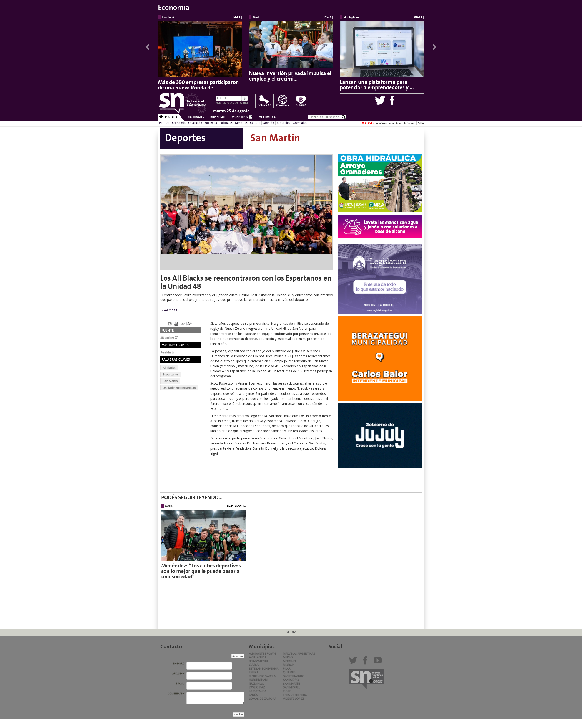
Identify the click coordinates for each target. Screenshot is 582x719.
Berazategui (258, 661)
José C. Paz (257, 687)
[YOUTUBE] (379, 662)
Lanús (253, 695)
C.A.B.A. (254, 665)
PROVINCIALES (218, 117)
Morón (288, 665)
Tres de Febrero (295, 695)
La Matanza (257, 691)
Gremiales (300, 122)
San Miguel (291, 687)
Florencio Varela (262, 676)
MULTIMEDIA (267, 117)
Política (164, 122)
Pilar (287, 668)
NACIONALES (196, 117)
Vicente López (293, 698)
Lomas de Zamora (262, 698)
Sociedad (211, 122)
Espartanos (171, 374)
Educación (195, 122)
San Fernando (294, 676)
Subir (291, 632)
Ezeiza (253, 672)
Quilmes (289, 672)
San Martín (170, 381)
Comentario (176, 693)
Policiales (226, 122)
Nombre (178, 663)
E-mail (180, 683)
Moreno (289, 661)
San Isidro (291, 680)
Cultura (255, 122)
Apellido (178, 673)
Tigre (287, 691)
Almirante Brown (262, 653)
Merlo (288, 657)
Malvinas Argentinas (299, 653)
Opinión (268, 122)
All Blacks (169, 368)
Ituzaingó (256, 683)
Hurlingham (258, 680)
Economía (179, 122)
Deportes (241, 122)
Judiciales (283, 122)
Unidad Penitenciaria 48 (179, 388)
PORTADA (171, 117)
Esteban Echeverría (263, 668)
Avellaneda (257, 657)
